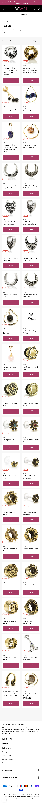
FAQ (27, 3)
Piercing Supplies (7, 752)
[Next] (29, 712)
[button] (7, 9)
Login (11, 80)
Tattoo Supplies (6, 755)
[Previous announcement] (5, 2)
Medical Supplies (7, 759)
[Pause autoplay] (2, 2)
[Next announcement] (38, 2)
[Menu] (3, 9)
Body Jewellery (6, 748)
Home (3, 22)
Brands (4, 763)
